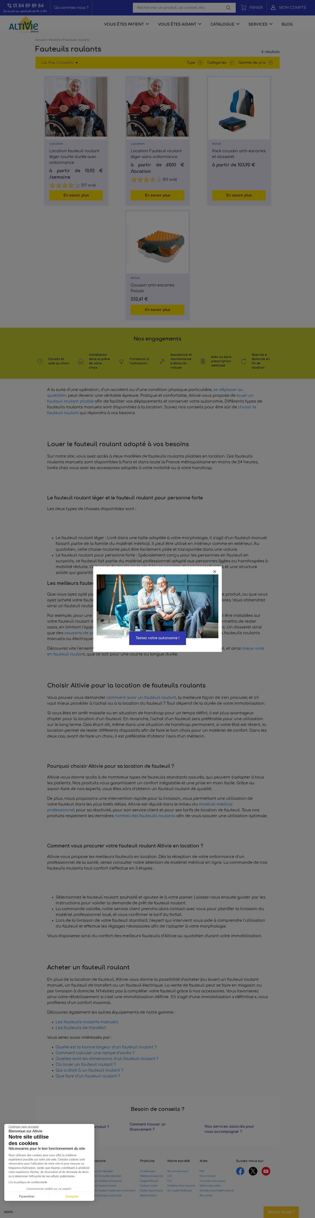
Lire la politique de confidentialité (28, 1182)
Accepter (71, 1196)
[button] (8, 1212)
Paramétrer (26, 1196)
